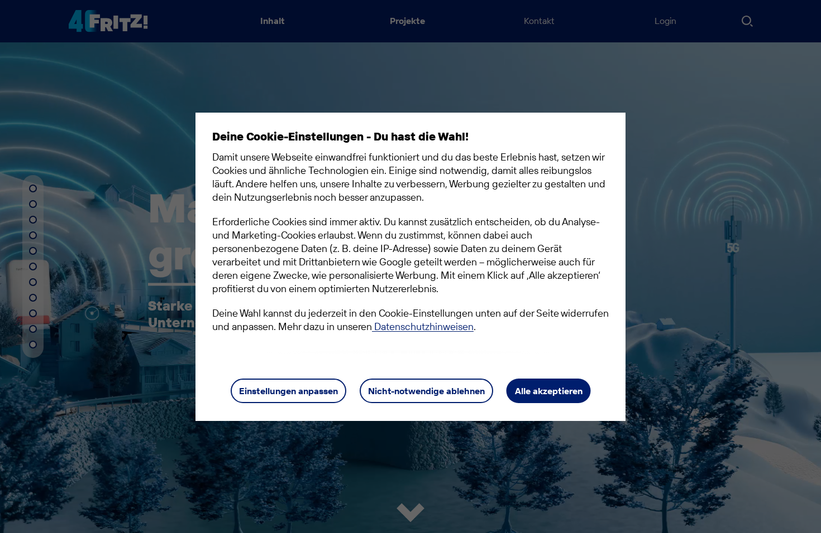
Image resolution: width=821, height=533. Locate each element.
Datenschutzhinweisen (423, 326)
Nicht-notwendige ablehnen (426, 390)
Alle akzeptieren (549, 390)
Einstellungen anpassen (288, 390)
